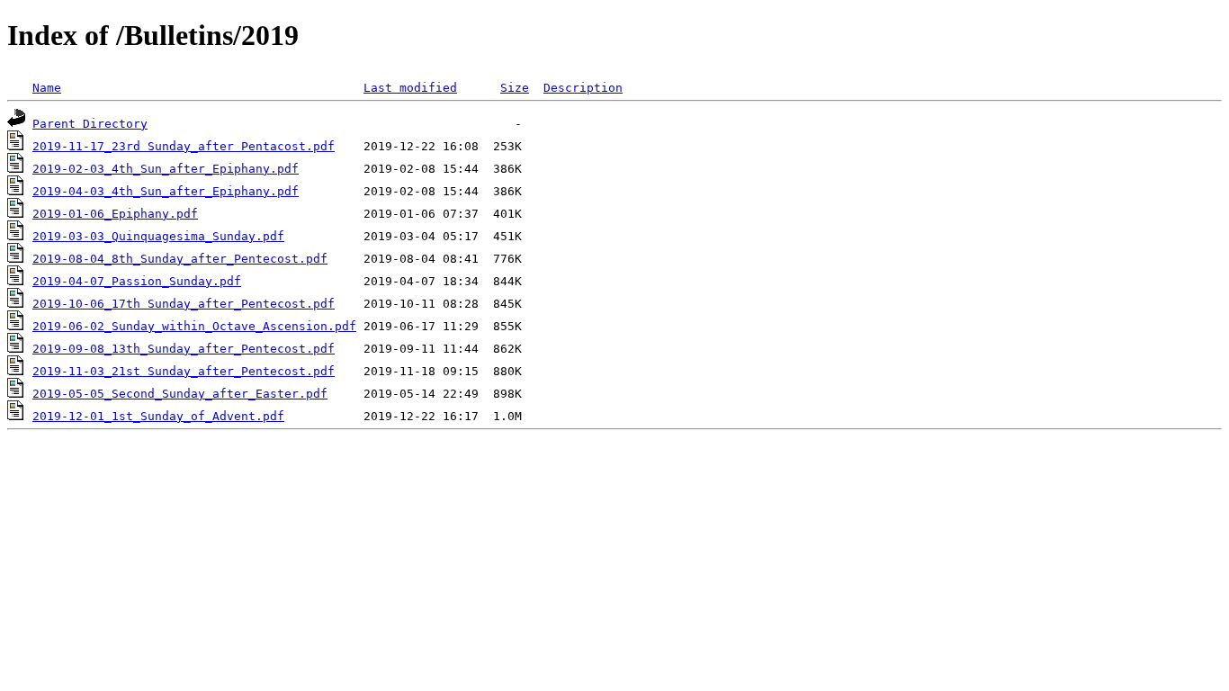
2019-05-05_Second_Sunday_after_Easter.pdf (179, 393)
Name (46, 87)
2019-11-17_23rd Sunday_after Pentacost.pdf (183, 146)
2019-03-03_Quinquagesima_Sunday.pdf (158, 236)
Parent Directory (90, 123)
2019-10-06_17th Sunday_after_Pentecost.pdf (183, 303)
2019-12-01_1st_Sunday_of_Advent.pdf (158, 416)
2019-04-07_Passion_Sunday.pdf (136, 281)
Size (514, 87)
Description (583, 87)
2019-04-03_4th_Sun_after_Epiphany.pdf (165, 191)
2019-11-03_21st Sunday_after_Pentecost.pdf (183, 371)
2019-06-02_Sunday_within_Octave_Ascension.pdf (194, 326)
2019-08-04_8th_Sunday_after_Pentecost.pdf (179, 258)
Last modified (410, 87)
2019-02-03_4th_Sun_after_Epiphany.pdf (165, 168)
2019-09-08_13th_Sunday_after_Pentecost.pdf (183, 348)
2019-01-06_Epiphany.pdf (115, 213)
